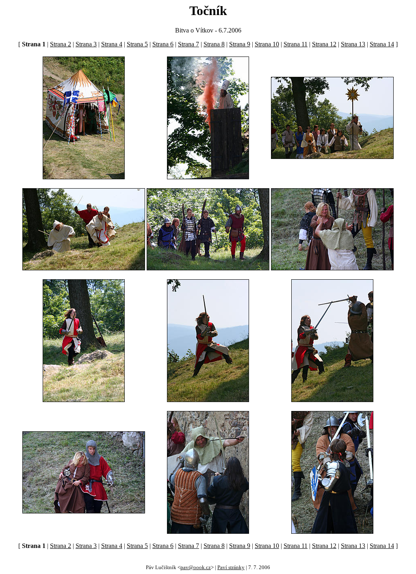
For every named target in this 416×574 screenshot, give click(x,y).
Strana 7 (188, 44)
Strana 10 (267, 44)
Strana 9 (239, 44)
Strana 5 (137, 44)
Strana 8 (214, 44)
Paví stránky (231, 567)
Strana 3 (86, 44)
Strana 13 (353, 44)
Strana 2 (60, 44)
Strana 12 (324, 44)
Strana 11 (296, 44)
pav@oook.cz (195, 567)
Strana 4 (111, 44)
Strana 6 (162, 44)
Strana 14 (382, 44)
